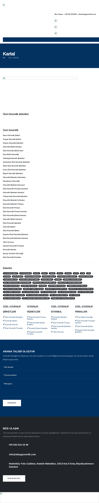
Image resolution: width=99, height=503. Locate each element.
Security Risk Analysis (29, 285)
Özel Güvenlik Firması (11, 208)
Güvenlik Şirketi (9, 227)
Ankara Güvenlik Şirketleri (13, 143)
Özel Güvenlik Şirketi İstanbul (14, 215)
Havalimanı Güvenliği (11, 181)
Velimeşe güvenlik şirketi (12, 289)
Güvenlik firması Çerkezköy (67, 276)
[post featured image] (40, 93)
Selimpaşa (42, 285)
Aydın (82, 273)
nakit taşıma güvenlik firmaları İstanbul (17, 282)
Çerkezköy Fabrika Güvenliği (33, 289)
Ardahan (68, 273)
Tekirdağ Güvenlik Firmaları (77, 285)
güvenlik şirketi (47, 279)
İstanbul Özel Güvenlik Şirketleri (15, 234)
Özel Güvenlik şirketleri (58, 295)
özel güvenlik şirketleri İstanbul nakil (36, 298)
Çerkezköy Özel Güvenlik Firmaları (80, 289)
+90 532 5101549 (70, 14)
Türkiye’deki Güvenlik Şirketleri (15, 196)
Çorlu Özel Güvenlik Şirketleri (14, 170)
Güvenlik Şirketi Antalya (12, 147)
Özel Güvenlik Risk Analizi (67, 292)
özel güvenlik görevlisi (12, 298)
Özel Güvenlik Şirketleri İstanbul (15, 238)
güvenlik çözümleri (85, 276)
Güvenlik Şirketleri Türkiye (13, 204)
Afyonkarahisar (25, 273)
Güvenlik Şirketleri (10, 279)
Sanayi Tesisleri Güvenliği (13, 253)
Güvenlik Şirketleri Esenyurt (14, 185)
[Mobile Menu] (51, 39)
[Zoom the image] (56, 20)
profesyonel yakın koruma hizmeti (69, 282)
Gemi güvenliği (17, 276)
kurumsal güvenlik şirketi (72, 279)
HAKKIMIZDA (14, 478)
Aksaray (36, 273)
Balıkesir (7, 276)
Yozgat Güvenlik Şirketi (12, 139)
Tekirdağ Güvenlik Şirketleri (13, 158)
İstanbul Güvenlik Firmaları (13, 246)
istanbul (58, 279)
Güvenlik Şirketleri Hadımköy (14, 177)
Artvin (76, 273)
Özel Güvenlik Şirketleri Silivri (37, 295)
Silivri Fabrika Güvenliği (57, 285)
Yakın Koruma (8, 242)
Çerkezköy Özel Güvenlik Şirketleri (16, 162)
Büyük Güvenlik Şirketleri (13, 173)
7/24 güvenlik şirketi (10, 273)
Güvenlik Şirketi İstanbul (12, 219)
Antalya (60, 273)
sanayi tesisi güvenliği (11, 285)
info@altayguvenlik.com (87, 14)
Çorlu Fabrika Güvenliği (12, 292)
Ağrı (88, 273)
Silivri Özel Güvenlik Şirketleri (14, 166)
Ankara (52, 273)
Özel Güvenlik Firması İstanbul (15, 211)
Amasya (44, 273)
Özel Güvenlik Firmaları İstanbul (15, 189)
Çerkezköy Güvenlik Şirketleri (56, 289)
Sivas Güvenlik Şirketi (11, 135)
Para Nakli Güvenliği (11, 154)
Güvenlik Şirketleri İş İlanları (14, 200)
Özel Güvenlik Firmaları (12, 257)
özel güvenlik (74, 295)
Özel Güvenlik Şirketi (11, 230)
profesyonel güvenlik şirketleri (44, 282)
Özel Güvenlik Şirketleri (16, 114)
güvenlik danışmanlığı (32, 276)
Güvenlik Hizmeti (9, 250)
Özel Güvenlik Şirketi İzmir (13, 151)
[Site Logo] (7, 7)
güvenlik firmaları (49, 276)
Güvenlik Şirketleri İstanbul (13, 192)
